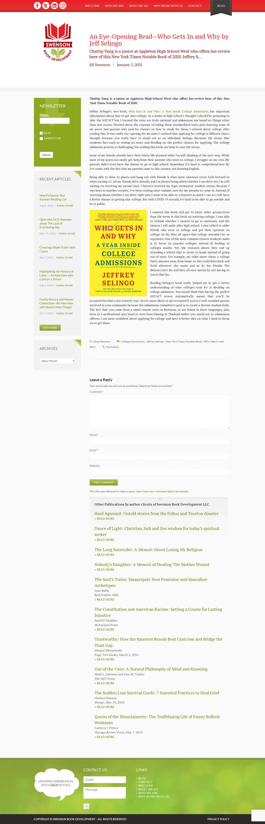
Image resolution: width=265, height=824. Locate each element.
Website (95, 465)
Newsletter (52, 138)
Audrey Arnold (65, 205)
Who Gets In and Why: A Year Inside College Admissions (168, 111)
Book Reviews (102, 341)
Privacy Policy (218, 819)
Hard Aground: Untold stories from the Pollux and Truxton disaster (156, 513)
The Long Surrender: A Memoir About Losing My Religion (148, 549)
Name (94, 434)
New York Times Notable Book (184, 341)
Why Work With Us (168, 5)
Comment (96, 391)
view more (50, 327)
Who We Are (114, 5)
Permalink (112, 347)
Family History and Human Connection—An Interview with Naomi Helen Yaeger (56, 303)
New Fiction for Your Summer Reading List (53, 197)
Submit (46, 154)
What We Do (138, 5)
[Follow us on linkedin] (54, 8)
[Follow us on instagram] (62, 8)
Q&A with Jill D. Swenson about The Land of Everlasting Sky (56, 223)
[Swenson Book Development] (58, 42)
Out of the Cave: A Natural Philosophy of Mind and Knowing (150, 669)
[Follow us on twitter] (46, 8)
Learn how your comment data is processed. (162, 491)
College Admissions (133, 341)
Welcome (92, 5)
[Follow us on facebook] (37, 8)
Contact (195, 5)
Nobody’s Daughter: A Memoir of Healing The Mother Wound (151, 564)
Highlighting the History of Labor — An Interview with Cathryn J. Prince (57, 275)
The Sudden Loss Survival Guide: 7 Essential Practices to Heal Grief (156, 692)
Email (94, 450)
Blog (221, 5)
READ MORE (104, 518)
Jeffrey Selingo (155, 341)
